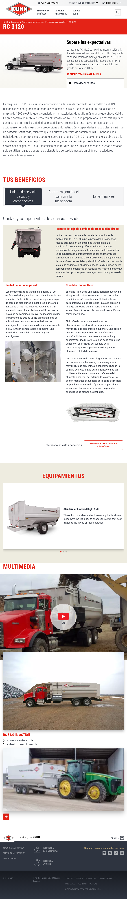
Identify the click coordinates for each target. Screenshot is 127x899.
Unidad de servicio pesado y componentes (23, 196)
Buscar (118, 12)
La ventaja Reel (104, 196)
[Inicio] (19, 9)
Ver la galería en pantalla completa (22, 744)
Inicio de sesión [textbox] (113, 3)
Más (6, 817)
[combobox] (111, 3)
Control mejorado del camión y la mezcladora (63, 196)
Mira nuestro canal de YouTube (20, 740)
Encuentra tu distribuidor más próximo (103, 445)
